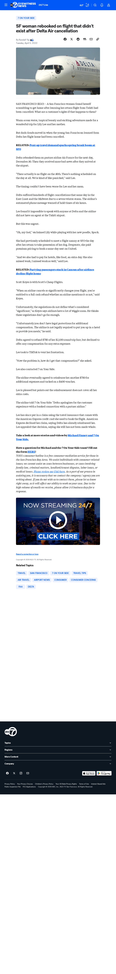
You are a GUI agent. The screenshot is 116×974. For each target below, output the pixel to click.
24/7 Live (43, 4)
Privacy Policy (10, 784)
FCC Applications (29, 787)
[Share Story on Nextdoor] (84, 39)
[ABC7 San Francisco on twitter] (14, 773)
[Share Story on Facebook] (65, 39)
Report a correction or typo (27, 554)
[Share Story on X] (71, 39)
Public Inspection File (13, 787)
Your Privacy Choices (25, 784)
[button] (6, 5)
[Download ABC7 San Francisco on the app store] (89, 773)
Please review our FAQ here (49, 471)
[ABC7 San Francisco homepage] (23, 5)
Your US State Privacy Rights (66, 784)
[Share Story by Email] (91, 39)
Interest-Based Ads (98, 784)
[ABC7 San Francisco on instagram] (21, 773)
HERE (31, 451)
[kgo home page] (11, 731)
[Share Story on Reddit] (78, 39)
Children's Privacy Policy (44, 784)
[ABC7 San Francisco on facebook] (7, 773)
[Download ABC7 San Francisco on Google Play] (104, 773)
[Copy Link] (97, 39)
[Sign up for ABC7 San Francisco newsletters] (28, 773)
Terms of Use (84, 784)
